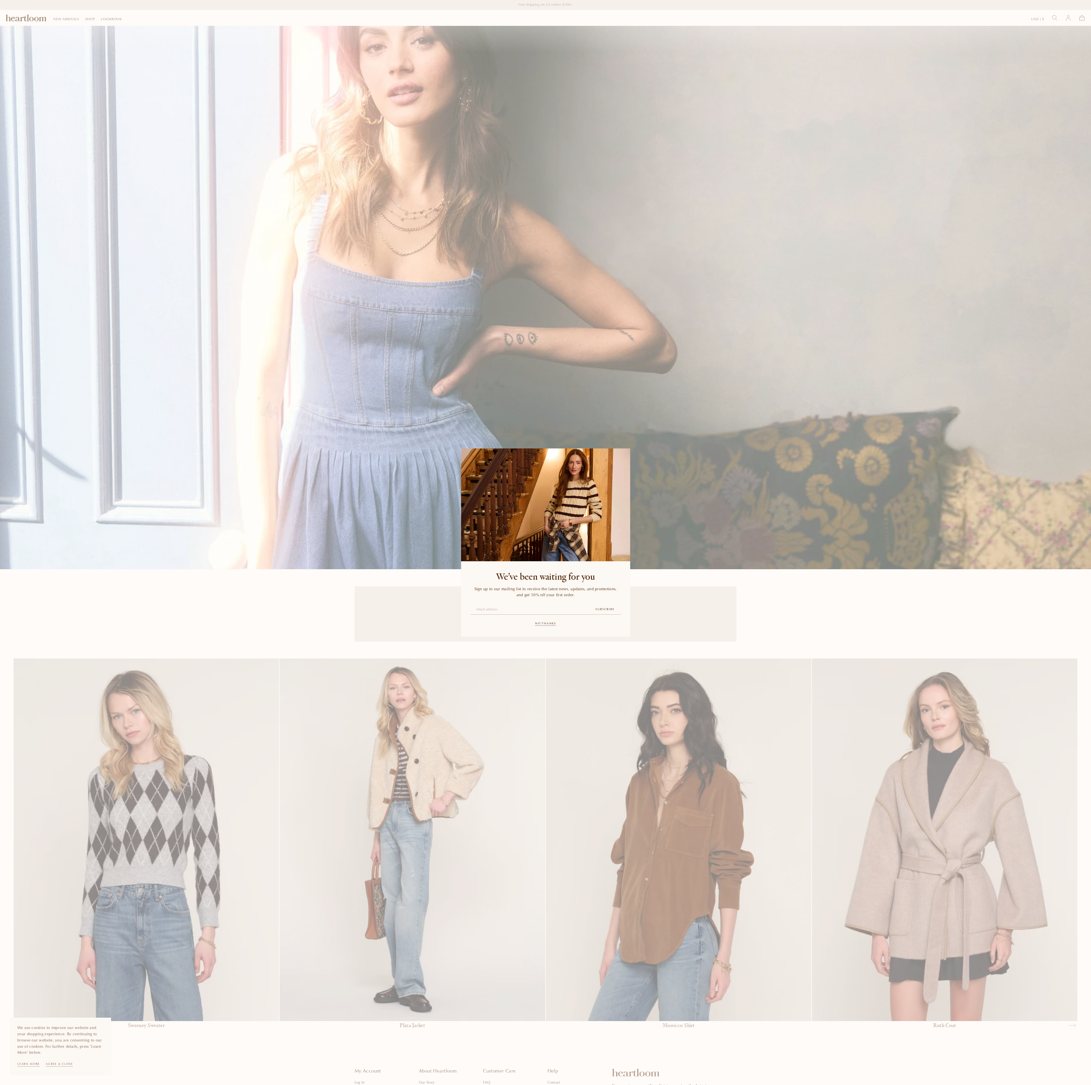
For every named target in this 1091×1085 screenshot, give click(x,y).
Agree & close (59, 1064)
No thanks (545, 623)
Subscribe (605, 609)
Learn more (28, 1064)
